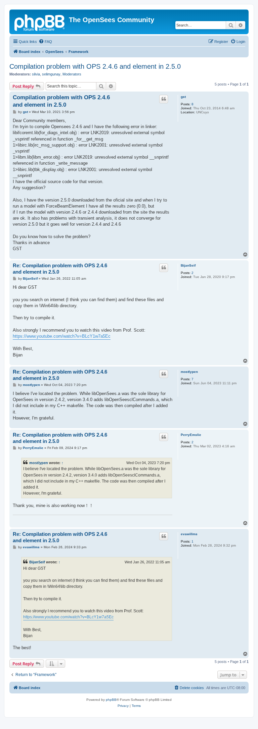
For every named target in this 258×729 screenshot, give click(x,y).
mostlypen (189, 372)
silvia (36, 74)
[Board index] (40, 22)
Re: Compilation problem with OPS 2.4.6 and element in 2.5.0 (60, 269)
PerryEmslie (191, 435)
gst (183, 97)
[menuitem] (45, 42)
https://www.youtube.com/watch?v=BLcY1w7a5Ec (62, 336)
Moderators (71, 74)
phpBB (111, 700)
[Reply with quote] (163, 99)
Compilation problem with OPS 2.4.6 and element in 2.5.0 (95, 66)
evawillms (189, 534)
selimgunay (51, 74)
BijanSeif (188, 265)
